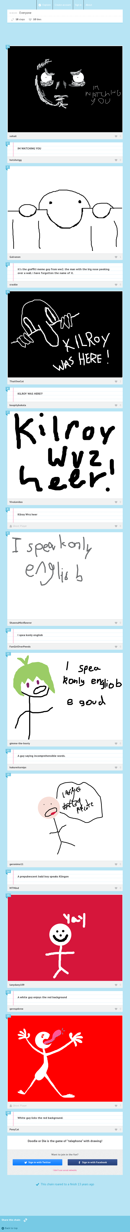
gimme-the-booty (20, 743)
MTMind (14, 888)
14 (8, 871)
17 (8, 1016)
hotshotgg (16, 159)
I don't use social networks (65, 1170)
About (89, 4)
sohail (13, 136)
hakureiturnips (18, 767)
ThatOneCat (17, 381)
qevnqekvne (16, 1008)
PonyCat (14, 1129)
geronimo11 (16, 864)
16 (8, 992)
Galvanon (15, 256)
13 (8, 774)
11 (8, 653)
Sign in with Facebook (94, 1162)
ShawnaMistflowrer (21, 622)
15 (8, 895)
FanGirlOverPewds (20, 646)
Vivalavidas (16, 501)
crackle (14, 284)
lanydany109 (17, 984)
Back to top (11, 1228)
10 (8, 630)
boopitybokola (18, 405)
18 (8, 1112)
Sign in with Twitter (39, 1162)
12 (8, 750)
